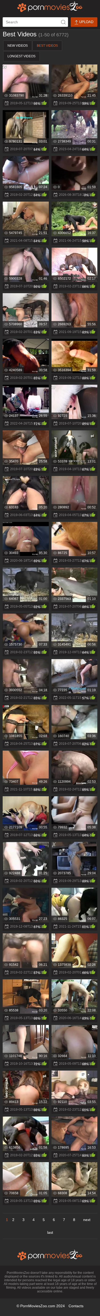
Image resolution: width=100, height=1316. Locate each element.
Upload (85, 22)
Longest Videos (21, 56)
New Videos (17, 45)
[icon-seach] (63, 22)
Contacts (76, 1306)
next (86, 1220)
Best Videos (47, 45)
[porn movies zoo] (50, 6)
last (50, 1232)
